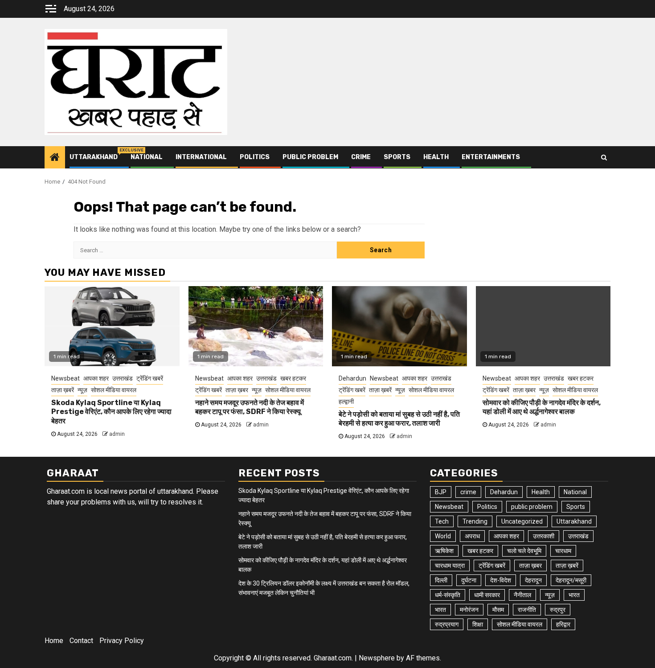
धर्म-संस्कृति (447, 594)
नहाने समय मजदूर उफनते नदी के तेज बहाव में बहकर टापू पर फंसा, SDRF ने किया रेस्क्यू (249, 407)
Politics (255, 157)
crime (361, 157)
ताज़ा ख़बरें (62, 389)
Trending (475, 521)
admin (117, 434)
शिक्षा (477, 624)
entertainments (491, 157)
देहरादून (533, 580)
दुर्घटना (468, 580)
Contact (81, 640)
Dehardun (352, 378)
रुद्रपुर (557, 609)
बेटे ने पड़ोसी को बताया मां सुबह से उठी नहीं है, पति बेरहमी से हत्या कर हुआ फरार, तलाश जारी (399, 419)
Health (436, 157)
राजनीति (527, 609)
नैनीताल (522, 594)
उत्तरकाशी (543, 536)
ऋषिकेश (444, 550)
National (147, 157)
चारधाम (563, 550)
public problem (310, 157)
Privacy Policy (121, 640)
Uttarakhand (94, 157)
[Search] (604, 157)
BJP (440, 492)
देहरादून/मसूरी (571, 580)
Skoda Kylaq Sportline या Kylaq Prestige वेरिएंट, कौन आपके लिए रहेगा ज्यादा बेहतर (111, 412)
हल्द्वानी (346, 401)
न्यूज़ (82, 389)
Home (54, 640)
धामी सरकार (487, 594)
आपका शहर (96, 378)
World (443, 536)
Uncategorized (522, 521)
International (201, 157)
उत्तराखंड (122, 378)
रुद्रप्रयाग (446, 624)
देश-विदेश (500, 580)
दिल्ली (441, 580)
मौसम (498, 609)
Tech (442, 521)
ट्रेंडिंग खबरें (149, 378)
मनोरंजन (469, 609)
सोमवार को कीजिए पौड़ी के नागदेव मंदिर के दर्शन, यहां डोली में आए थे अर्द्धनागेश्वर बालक (542, 407)
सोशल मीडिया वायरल (113, 389)
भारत (574, 594)
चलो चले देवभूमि (524, 550)
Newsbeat (65, 378)
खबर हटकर (293, 378)
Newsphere (377, 658)
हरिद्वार (563, 624)
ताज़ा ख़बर (236, 389)
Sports (397, 157)
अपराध (472, 536)
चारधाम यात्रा (450, 565)
